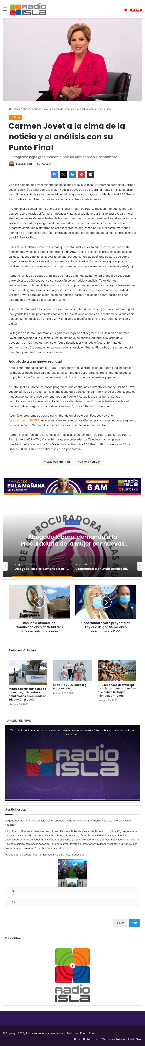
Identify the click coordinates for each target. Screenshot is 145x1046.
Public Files (134, 1039)
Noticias (25, 108)
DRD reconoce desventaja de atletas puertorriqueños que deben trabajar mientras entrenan (117, 690)
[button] (72, 873)
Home (15, 108)
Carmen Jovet (89, 462)
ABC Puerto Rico (58, 462)
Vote (134, 922)
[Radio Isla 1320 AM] (28, 9)
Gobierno (72, 522)
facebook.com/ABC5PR (24, 420)
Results (120, 922)
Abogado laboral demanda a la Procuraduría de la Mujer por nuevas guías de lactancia (73, 543)
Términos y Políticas (113, 1039)
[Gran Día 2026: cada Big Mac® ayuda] (72, 671)
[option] (72, 539)
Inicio (96, 1039)
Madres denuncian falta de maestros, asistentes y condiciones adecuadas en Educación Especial (27, 694)
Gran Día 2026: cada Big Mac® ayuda (69, 686)
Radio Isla (20, 164)
